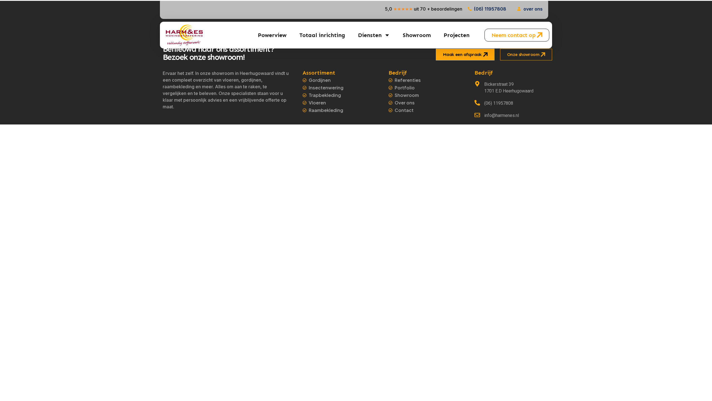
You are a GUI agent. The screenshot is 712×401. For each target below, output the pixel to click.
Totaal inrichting (322, 35)
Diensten (370, 35)
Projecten (456, 35)
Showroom (417, 35)
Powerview (272, 35)
